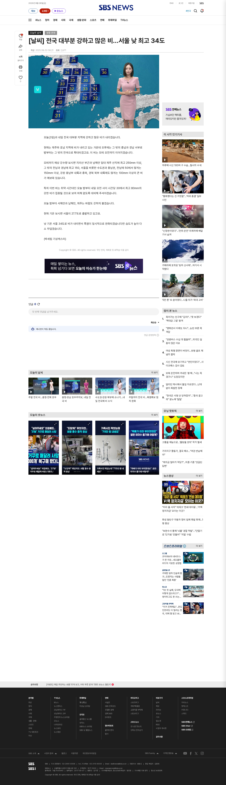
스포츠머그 (135, 702)
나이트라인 (58, 724)
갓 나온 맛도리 (136, 726)
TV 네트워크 (33, 732)
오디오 (82, 714)
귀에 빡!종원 (135, 706)
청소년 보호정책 (156, 771)
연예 (102, 20)
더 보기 (154, 372)
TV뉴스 (124, 20)
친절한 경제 (109, 710)
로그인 (181, 3)
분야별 (31, 697)
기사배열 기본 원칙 (141, 771)
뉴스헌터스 (58, 706)
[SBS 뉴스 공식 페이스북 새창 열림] (190, 753)
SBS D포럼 (186, 729)
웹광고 (64, 753)
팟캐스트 (184, 706)
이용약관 (74, 753)
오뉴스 (56, 721)
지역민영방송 (170, 753)
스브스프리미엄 (187, 697)
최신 (30, 702)
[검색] (195, 11)
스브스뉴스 (135, 721)
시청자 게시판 (161, 728)
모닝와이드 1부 (59, 710)
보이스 (82, 723)
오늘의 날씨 (35, 32)
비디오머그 (135, 697)
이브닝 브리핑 (84, 706)
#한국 (188, 11)
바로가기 (159, 697)
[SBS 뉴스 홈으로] (116, 7)
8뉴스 (38, 20)
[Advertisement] (94, 353)
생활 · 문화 (32, 721)
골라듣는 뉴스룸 (85, 719)
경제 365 (108, 713)
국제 (71, 20)
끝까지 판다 (109, 730)
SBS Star (185, 725)
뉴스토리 (57, 728)
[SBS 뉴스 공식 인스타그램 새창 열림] (202, 753)
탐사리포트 (109, 725)
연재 (106, 697)
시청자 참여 (50, 753)
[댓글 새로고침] (38, 304)
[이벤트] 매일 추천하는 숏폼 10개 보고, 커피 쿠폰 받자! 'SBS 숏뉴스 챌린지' (78, 684)
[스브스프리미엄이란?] (185, 546)
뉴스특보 (57, 732)
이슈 (30, 736)
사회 (63, 20)
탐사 (106, 734)
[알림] (202, 10)
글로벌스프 (166, 570)
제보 (157, 706)
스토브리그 (135, 713)
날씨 (157, 702)
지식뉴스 (184, 702)
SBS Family (152, 753)
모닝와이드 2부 (60, 713)
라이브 (158, 710)
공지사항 (159, 737)
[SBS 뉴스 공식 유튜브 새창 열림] (185, 753)
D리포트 (108, 717)
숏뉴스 (158, 713)
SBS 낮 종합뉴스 (85, 730)
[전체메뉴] (30, 20)
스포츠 (93, 20)
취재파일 (112, 20)
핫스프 (164, 587)
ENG (172, 3)
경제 (55, 20)
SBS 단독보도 (110, 706)
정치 (47, 20)
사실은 (107, 702)
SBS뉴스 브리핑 (85, 726)
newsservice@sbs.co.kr (114, 768)
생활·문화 (81, 20)
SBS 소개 (34, 753)
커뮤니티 (184, 710)
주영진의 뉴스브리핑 (61, 717)
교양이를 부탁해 (167, 604)
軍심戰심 (83, 702)
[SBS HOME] (201, 3)
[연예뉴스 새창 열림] (183, 114)
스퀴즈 (183, 713)
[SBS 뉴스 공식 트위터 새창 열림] (196, 753)
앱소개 (158, 721)
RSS (158, 724)
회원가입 (191, 3)
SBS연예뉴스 (186, 721)
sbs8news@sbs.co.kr (119, 764)
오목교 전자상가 (137, 730)
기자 (157, 717)
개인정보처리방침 (89, 753)
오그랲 (164, 553)
